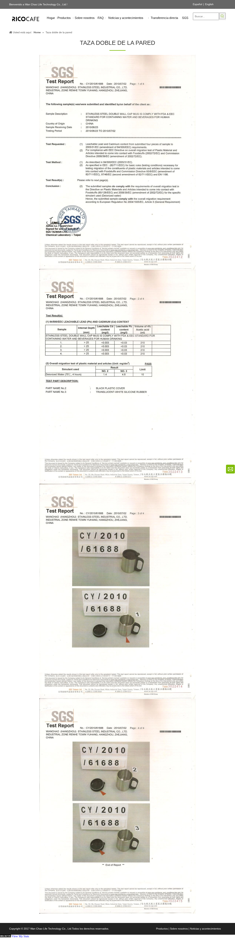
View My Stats (20, 936)
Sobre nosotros (179, 928)
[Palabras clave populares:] (222, 16)
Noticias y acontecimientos (205, 928)
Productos (162, 928)
